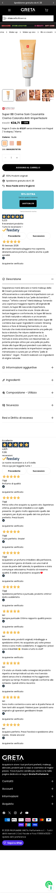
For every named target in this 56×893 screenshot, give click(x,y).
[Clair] (11, 143)
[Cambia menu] (9, 10)
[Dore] (19, 143)
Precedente (14, 236)
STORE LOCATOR (19, 25)
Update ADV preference (14, 836)
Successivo (39, 236)
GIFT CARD (49, 25)
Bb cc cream (47, 32)
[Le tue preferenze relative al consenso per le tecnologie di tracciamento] (51, 888)
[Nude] (4, 143)
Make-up (13, 32)
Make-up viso (29, 32)
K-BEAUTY (39, 25)
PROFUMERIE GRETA (19, 830)
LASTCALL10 (28, 203)
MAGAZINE (6, 25)
